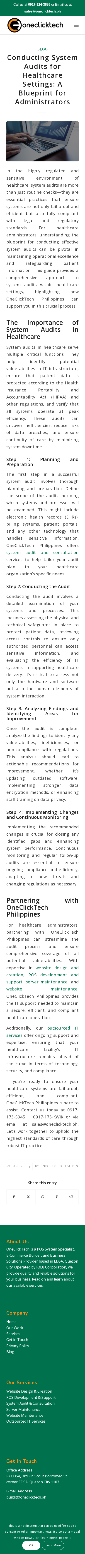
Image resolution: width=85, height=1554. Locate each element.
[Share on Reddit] (71, 1197)
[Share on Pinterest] (57, 1197)
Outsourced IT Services (26, 1421)
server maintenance (46, 982)
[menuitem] (76, 25)
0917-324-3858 (39, 4)
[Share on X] (28, 1197)
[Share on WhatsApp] (43, 1197)
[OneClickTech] (35, 25)
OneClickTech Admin (59, 1166)
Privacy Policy (17, 1345)
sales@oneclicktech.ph (42, 11)
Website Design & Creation (29, 1391)
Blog (42, 49)
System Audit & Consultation (30, 1403)
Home (11, 1321)
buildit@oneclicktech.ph (26, 1497)
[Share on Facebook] (14, 1197)
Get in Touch (17, 1339)
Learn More (53, 1545)
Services (13, 1333)
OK (31, 1545)
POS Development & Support (31, 1397)
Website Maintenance (24, 1415)
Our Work (14, 1327)
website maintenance (42, 989)
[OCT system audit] (42, 141)
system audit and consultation (42, 552)
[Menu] (76, 25)
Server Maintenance (23, 1409)
